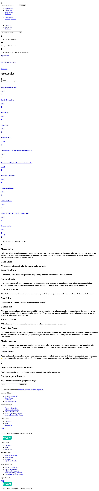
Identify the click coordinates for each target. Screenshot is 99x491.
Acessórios (4, 69)
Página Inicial (9, 8)
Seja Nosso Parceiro (11, 401)
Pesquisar (22, 5)
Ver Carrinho (9, 17)
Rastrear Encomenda (11, 396)
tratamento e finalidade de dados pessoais (30, 390)
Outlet (6, 423)
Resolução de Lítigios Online (13, 413)
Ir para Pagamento (10, 19)
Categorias (8, 25)
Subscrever (23, 384)
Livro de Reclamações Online (14, 415)
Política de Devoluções (12, 411)
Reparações (8, 10)
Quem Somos (9, 12)
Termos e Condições (11, 408)
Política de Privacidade (12, 410)
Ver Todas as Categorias (8, 62)
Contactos (8, 14)
